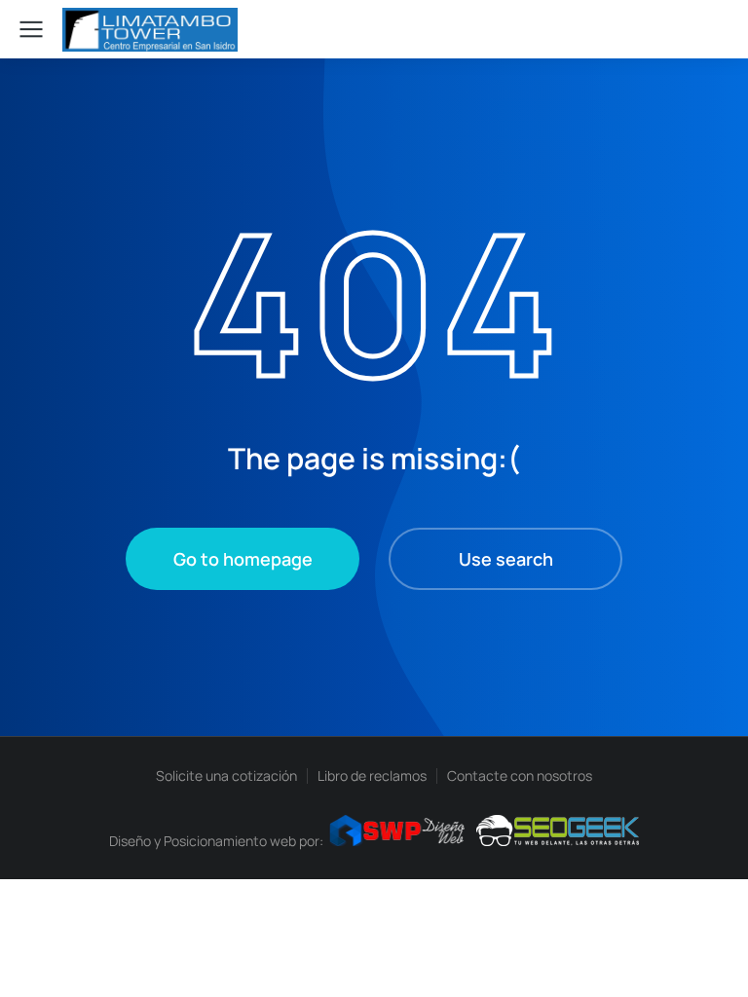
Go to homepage (243, 559)
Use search (506, 559)
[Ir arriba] (700, 949)
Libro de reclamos (372, 775)
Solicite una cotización (226, 775)
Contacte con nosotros (519, 775)
